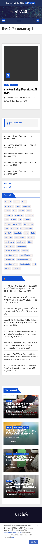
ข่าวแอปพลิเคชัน (26, 229)
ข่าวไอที (21, 12)
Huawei (7, 211)
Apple (24, 202)
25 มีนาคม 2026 (14, 438)
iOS (14, 211)
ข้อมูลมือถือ (18, 233)
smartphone (28, 224)
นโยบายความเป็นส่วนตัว (13, 533)
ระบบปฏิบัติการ (19, 237)
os (20, 220)
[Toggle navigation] (19, 21)
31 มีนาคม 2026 (14, 411)
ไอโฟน (7, 269)
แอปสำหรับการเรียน (12, 251)
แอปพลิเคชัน (14, 85)
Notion (13, 220)
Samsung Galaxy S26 (13, 224)
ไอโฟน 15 (16, 269)
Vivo (6, 229)
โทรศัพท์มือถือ (25, 264)
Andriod (8, 202)
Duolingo (26, 206)
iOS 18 (21, 211)
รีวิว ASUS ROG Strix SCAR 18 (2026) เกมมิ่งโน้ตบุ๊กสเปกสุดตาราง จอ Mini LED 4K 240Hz (20, 288)
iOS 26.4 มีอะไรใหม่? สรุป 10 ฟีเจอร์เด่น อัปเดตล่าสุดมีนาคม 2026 (21, 433)
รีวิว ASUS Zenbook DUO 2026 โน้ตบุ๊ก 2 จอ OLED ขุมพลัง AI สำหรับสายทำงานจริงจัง (20, 345)
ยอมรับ (33, 542)
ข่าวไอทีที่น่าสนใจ (13, 278)
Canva (18, 206)
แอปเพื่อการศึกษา (11, 255)
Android (16, 202)
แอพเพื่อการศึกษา (11, 264)
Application (9, 206)
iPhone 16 (19, 215)
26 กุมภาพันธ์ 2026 (15, 491)
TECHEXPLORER (28, 98)
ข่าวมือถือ (14, 229)
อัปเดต (30, 242)
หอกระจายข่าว (16, 123)
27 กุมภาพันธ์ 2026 (15, 464)
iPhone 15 (9, 215)
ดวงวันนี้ (7, 187)
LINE (7, 220)
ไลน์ (34, 264)
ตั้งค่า (13, 537)
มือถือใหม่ (8, 237)
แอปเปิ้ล (25, 251)
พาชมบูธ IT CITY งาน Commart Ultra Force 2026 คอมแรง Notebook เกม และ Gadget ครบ (21, 356)
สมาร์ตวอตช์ (9, 242)
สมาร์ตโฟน (21, 242)
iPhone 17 (29, 215)
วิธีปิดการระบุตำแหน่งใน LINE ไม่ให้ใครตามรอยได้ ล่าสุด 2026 (20, 460)
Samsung (27, 220)
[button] (34, 21)
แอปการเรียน (9, 246)
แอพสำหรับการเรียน (24, 260)
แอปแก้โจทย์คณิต (26, 255)
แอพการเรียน (9, 260)
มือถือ (33, 233)
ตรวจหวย (8, 184)
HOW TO (9, 427)
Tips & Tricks (17, 427)
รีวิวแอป (31, 237)
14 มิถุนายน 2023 (12, 98)
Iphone (29, 211)
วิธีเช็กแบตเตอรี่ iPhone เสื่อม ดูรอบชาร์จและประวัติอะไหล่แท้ (20, 406)
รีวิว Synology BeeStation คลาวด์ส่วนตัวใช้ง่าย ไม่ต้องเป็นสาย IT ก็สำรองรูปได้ (20, 334)
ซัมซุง (26, 233)
